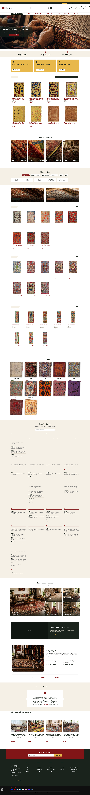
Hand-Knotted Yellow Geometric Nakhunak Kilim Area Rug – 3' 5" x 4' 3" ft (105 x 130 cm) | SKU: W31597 (71, 123)
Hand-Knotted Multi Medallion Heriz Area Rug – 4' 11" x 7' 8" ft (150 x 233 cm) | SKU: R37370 (73, 274)
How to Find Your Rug (51, 769)
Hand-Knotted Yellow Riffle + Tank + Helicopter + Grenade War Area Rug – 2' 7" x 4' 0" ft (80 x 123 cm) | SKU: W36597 (53, 99)
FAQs (39, 771)
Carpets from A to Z (50, 764)
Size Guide (51, 765)
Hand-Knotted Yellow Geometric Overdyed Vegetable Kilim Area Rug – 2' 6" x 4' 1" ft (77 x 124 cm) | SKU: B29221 (36, 123)
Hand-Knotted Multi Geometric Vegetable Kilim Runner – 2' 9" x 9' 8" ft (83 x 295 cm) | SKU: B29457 (44, 345)
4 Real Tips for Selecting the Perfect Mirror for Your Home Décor (19, 735)
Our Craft (75, 13)
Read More (13, 741)
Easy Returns (39, 767)
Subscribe (58, 755)
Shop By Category (17, 13)
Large (45, 175)
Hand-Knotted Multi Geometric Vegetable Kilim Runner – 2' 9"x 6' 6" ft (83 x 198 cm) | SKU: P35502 (45, 324)
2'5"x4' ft (39, 180)
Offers (58, 13)
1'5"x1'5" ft (62, 180)
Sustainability (74, 771)
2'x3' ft (27, 180)
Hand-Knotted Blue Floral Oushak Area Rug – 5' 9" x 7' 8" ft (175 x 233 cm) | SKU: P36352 (45, 224)
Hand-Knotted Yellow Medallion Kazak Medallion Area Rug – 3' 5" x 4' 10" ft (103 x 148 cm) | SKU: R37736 (71, 99)
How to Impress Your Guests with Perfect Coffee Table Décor (54, 735)
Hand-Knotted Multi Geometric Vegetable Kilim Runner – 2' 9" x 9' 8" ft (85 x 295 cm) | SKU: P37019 (16, 345)
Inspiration (66, 13)
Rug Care (50, 767)
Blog (51, 771)
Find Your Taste (38, 13)
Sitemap (50, 773)
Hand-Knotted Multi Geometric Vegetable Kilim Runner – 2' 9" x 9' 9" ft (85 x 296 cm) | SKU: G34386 (72, 324)
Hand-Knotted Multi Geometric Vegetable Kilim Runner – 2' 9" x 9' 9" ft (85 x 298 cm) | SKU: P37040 (58, 324)
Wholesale (62, 764)
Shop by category (40, 69)
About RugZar (74, 764)
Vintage (27, 773)
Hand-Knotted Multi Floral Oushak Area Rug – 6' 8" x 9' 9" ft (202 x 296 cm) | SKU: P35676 (45, 245)
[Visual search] (48, 8)
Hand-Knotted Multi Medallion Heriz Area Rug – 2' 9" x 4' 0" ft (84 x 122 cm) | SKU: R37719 (31, 274)
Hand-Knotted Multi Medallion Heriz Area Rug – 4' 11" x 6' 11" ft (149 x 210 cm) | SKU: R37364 (17, 295)
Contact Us (39, 764)
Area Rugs (35, 175)
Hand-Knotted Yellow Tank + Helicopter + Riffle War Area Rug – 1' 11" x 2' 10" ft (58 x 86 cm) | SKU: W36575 (19, 99)
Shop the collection (14, 34)
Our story (21, 34)
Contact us (62, 69)
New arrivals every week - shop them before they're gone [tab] (66, 76)
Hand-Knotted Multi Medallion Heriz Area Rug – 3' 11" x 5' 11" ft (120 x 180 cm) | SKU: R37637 (17, 274)
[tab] (77, 206)
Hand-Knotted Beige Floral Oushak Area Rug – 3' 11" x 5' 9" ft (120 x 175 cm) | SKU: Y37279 (17, 224)
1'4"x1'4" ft (51, 180)
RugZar (39, 792)
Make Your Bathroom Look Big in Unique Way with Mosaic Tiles (36, 735)
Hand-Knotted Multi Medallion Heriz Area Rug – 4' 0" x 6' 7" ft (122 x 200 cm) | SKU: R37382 (31, 295)
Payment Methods (39, 769)
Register (39, 774)
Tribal (27, 767)
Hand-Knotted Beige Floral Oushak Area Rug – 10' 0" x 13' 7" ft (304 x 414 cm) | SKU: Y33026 (31, 224)
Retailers (62, 767)
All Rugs (28, 13)
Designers (62, 765)
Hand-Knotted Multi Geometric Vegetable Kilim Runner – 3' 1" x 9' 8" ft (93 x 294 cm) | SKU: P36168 (16, 324)
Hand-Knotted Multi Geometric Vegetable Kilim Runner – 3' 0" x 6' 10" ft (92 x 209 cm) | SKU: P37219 (31, 324)
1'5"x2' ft (16, 180)
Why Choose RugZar (74, 767)
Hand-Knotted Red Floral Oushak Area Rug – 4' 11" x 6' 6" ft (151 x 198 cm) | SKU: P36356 (59, 224)
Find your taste (16, 69)
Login (39, 773)
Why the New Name (74, 769)
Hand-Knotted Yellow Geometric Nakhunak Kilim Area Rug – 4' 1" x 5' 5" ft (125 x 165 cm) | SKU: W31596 (53, 123)
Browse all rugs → (45, 164)
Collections (49, 13)
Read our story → (53, 634)
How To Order (39, 765)
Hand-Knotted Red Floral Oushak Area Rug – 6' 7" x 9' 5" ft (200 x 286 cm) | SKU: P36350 (17, 245)
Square (66, 175)
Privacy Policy (74, 774)
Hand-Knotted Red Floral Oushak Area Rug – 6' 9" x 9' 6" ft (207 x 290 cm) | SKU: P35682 (31, 245)
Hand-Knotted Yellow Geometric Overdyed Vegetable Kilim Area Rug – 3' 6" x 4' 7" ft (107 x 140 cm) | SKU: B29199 (19, 123)
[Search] (51, 8)
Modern (27, 771)
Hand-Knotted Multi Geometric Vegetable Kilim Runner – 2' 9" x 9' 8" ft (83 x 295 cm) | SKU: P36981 (30, 345)
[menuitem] (17, 13)
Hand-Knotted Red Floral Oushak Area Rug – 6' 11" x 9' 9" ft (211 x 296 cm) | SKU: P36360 (73, 224)
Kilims (27, 769)
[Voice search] (46, 8)
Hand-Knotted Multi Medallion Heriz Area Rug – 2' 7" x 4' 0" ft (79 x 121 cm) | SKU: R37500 (45, 295)
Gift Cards (74, 773)
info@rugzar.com (51, 792)
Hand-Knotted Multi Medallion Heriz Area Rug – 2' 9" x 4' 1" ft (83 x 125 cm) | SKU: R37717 (59, 274)
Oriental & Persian (27, 765)
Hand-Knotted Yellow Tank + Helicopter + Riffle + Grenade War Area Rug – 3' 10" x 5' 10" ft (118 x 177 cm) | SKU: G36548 (36, 99)
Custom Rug (62, 769)
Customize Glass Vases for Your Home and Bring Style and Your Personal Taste (71, 735)
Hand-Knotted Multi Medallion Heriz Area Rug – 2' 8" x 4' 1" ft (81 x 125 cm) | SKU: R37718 (45, 274)
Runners (61, 175)
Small (26, 175)
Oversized (54, 175)
